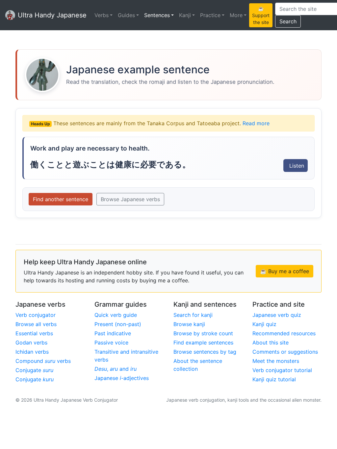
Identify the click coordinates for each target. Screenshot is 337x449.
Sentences (157, 15)
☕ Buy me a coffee (284, 271)
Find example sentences (203, 342)
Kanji (185, 15)
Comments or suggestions (285, 351)
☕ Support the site (261, 15)
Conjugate (34, 370)
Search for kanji (193, 315)
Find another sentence (60, 199)
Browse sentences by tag (204, 351)
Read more (256, 123)
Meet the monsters (275, 361)
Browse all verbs (36, 324)
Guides (126, 15)
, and (115, 369)
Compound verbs (43, 361)
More (236, 15)
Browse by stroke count (203, 333)
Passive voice (111, 342)
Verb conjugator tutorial (282, 370)
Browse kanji (189, 324)
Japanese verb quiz (276, 315)
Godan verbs (31, 342)
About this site (270, 342)
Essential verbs (34, 333)
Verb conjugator (35, 315)
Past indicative (112, 333)
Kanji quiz (264, 324)
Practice (210, 15)
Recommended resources (284, 333)
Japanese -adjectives (121, 378)
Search (288, 21)
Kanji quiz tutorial (274, 379)
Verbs (101, 15)
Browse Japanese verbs (130, 199)
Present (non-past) (117, 324)
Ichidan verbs (32, 351)
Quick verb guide (115, 315)
